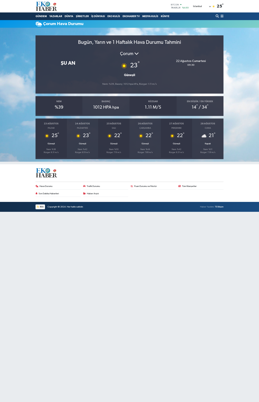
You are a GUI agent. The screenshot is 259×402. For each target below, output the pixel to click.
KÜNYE (165, 16)
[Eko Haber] (47, 6)
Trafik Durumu (93, 186)
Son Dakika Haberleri (49, 193)
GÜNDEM (41, 16)
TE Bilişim (219, 207)
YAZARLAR (55, 16)
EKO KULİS (113, 16)
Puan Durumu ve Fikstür (145, 186)
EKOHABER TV (131, 16)
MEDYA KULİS (150, 16)
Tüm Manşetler (189, 186)
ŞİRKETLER (82, 16)
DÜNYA (69, 16)
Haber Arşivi (93, 193)
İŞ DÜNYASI (98, 16)
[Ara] (217, 16)
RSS (42, 207)
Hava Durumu (46, 186)
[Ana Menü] (221, 16)
